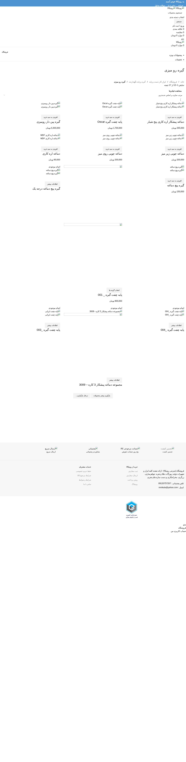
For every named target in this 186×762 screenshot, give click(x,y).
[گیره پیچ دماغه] (177, 167)
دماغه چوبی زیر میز (172, 153)
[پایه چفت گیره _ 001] (93, 194)
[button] (174, 117)
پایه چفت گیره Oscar (109, 121)
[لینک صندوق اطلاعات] (167, 453)
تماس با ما (87, 484)
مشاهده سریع (174, 111)
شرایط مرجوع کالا (84, 475)
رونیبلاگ (135, 484)
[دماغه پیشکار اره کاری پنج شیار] (170, 103)
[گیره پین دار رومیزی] (50, 103)
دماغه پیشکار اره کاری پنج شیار (165, 121)
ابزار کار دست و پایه (157, 82)
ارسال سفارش (132, 475)
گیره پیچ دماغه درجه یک (46, 188)
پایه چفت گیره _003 (48, 329)
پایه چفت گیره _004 (172, 329)
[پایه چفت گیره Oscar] (112, 103)
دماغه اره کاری (51, 153)
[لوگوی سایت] (179, 8)
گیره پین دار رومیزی (48, 121)
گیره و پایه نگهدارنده (137, 82)
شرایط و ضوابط (85, 480)
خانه (182, 82)
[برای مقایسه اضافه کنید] (181, 111)
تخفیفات (178, 60)
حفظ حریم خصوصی (83, 471)
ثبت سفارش (133, 471)
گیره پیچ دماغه (175, 185)
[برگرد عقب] (181, 64)
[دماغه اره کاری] (50, 135)
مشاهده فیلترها (175, 91)
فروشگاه (173, 82)
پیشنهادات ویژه (175, 55)
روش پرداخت (133, 480)
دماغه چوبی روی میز (110, 153)
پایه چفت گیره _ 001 (110, 294)
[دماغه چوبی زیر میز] (175, 135)
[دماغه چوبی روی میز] (112, 135)
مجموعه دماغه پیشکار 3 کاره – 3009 (100, 384)
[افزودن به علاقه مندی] (167, 111)
